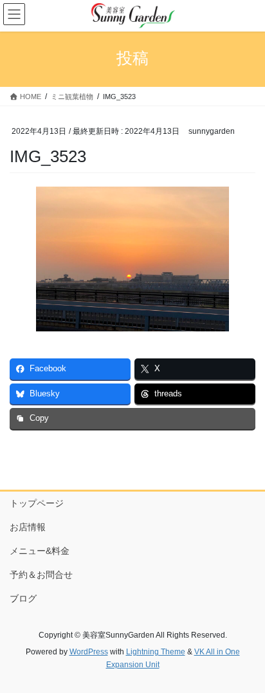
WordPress (88, 651)
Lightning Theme (155, 651)
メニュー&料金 (39, 551)
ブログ (23, 598)
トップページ (37, 503)
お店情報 (28, 527)
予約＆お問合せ (41, 574)
